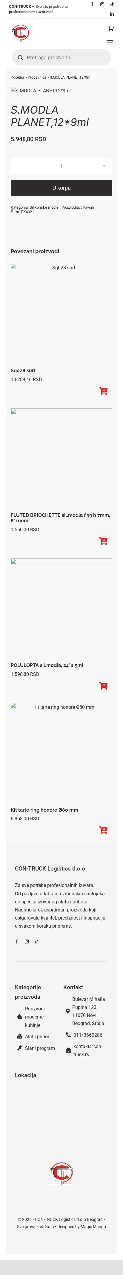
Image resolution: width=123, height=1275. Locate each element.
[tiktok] (112, 4)
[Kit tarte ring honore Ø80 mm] (61, 753)
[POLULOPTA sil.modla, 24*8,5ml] (61, 609)
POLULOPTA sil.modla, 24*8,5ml (47, 665)
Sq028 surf (23, 370)
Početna (17, 77)
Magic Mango (93, 1226)
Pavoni (88, 207)
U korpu (62, 188)
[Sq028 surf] (61, 314)
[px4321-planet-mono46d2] (61, 91)
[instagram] (102, 4)
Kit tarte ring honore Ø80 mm (44, 810)
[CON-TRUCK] (20, 23)
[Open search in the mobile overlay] (61, 57)
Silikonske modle (44, 207)
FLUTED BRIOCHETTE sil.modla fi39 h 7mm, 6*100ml (60, 518)
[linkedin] (112, 14)
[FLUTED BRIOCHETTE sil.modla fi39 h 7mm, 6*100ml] (61, 459)
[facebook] (92, 4)
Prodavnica (37, 77)
